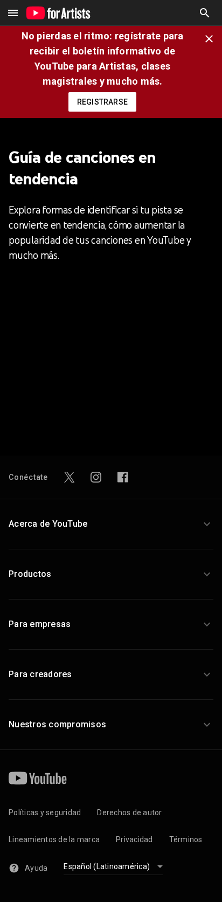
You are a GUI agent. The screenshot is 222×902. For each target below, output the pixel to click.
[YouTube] (38, 778)
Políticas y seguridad (45, 812)
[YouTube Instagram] (96, 477)
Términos (186, 839)
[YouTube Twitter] (69, 477)
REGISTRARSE (102, 102)
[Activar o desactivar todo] (13, 13)
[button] (205, 13)
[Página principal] (58, 12)
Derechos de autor (129, 812)
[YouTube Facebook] (123, 477)
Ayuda (36, 868)
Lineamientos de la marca (54, 839)
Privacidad (134, 839)
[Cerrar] (212, 38)
